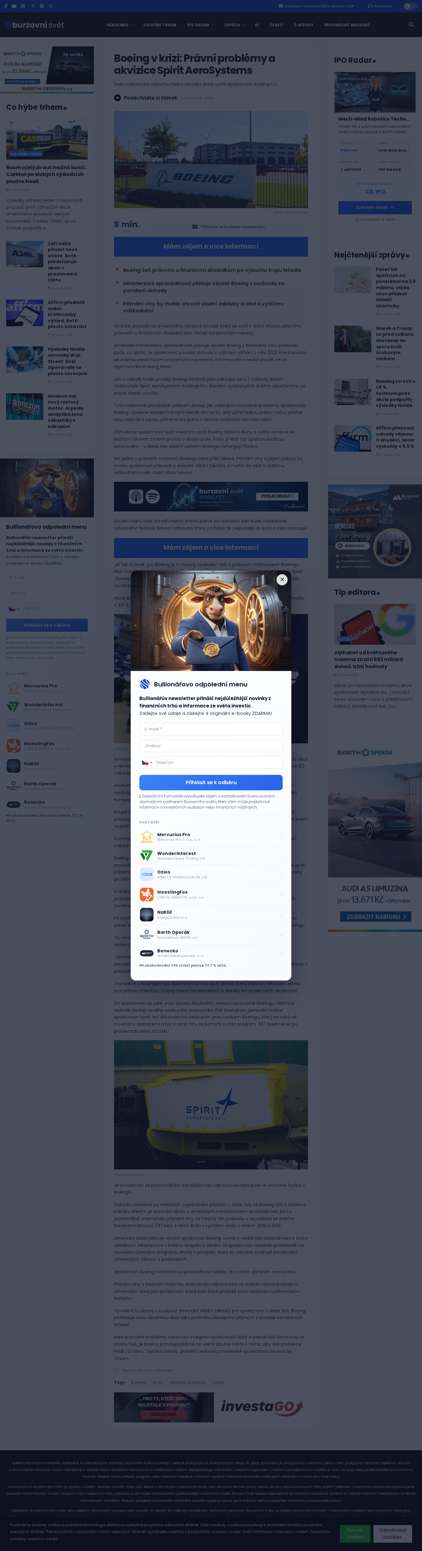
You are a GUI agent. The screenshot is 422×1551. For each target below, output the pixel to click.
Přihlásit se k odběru (211, 782)
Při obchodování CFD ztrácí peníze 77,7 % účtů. (183, 965)
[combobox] (147, 762)
